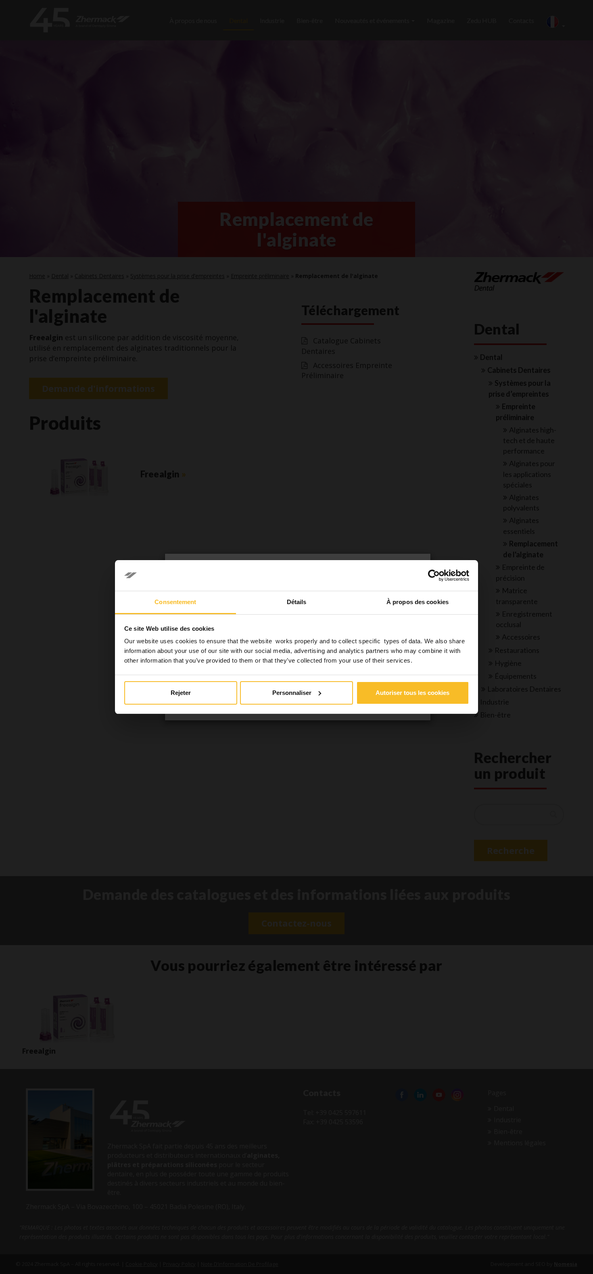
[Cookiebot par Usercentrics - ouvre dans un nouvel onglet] (434, 575)
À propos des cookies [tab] (417, 601)
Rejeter (181, 692)
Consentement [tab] (175, 601)
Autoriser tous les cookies (412, 692)
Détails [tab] (297, 601)
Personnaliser (291, 692)
